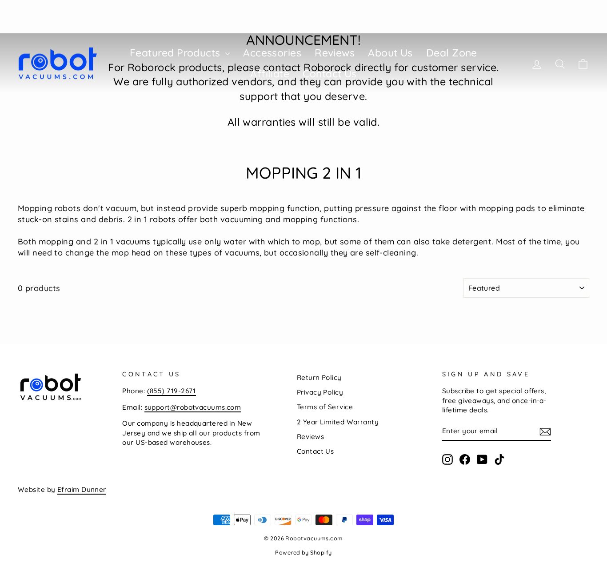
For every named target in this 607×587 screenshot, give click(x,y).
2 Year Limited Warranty (338, 422)
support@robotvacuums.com (192, 407)
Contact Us (330, 73)
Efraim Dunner (81, 489)
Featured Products (176, 52)
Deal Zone (451, 52)
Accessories (272, 52)
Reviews (335, 52)
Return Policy (319, 377)
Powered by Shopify (303, 552)
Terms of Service (325, 407)
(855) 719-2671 (171, 391)
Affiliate (269, 73)
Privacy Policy (320, 392)
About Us (390, 52)
